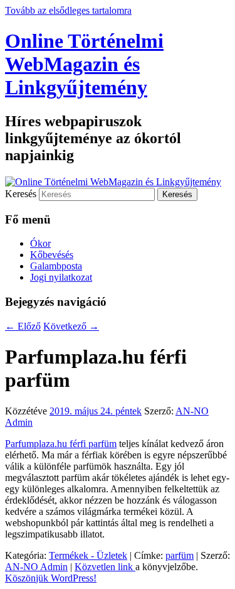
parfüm (179, 555)
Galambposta (56, 266)
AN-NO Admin (36, 566)
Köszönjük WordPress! (51, 578)
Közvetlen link (105, 566)
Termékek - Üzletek (88, 555)
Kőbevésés (51, 254)
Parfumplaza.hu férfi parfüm (61, 443)
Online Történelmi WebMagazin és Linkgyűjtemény (84, 64)
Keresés (20, 193)
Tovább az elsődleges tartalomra (68, 10)
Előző (23, 326)
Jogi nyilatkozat (61, 277)
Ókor (40, 243)
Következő (71, 326)
